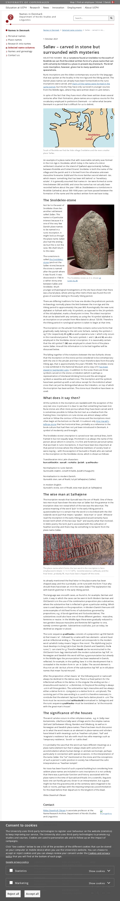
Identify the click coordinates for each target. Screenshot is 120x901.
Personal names (16, 36)
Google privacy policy (17, 862)
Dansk (108, 2)
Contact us (14, 55)
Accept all (32, 894)
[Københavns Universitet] (10, 19)
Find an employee (85, 2)
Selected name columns (21, 47)
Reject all (13, 894)
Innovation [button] (58, 7)
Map (72, 2)
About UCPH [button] (92, 7)
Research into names (19, 43)
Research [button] (35, 7)
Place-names (15, 39)
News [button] (46, 7)
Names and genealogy (20, 51)
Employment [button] (75, 7)
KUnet (99, 2)
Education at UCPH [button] (16, 7)
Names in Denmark (19, 30)
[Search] (111, 18)
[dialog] (60, 861)
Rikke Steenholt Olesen (54, 810)
